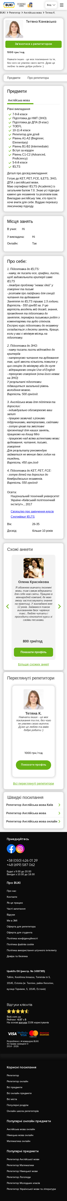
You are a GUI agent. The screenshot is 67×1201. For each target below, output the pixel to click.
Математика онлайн (18, 1141)
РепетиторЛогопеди (19, 1177)
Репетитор (13, 1075)
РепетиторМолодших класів (23, 1183)
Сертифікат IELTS (23, 516)
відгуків (23, 1022)
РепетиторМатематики (20, 1165)
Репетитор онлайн (17, 1081)
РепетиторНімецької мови (22, 1171)
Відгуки (11, 914)
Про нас (11, 890)
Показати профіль (34, 652)
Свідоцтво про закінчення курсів (32, 511)
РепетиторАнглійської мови (23, 1159)
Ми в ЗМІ (12, 920)
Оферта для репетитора (21, 926)
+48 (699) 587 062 (21, 865)
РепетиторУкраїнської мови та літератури (31, 1188)
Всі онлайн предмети (19, 1093)
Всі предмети (14, 1087)
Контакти (12, 896)
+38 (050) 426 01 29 (22, 861)
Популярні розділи (17, 1105)
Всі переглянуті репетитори (33, 783)
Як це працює (15, 902)
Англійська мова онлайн (21, 1129)
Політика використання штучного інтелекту (32, 950)
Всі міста (12, 1099)
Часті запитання (16, 908)
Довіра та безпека (17, 956)
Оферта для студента (19, 932)
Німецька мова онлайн (20, 1135)
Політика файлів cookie (20, 944)
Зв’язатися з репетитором (33, 44)
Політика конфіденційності (22, 938)
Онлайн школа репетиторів (23, 1111)
